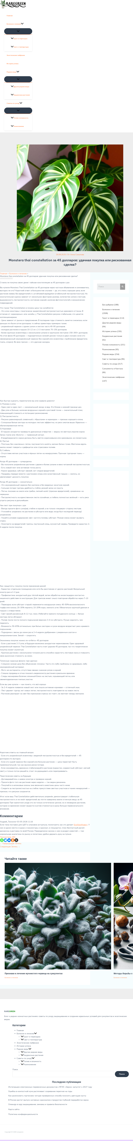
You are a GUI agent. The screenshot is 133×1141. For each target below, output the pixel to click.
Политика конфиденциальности (23, 1114)
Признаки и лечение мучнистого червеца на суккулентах (34, 973)
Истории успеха (12, 64)
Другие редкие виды (21, 87)
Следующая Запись (10, 846)
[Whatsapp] (2, 840)
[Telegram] (5, 840)
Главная (10, 16)
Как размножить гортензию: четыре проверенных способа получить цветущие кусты (47, 1095)
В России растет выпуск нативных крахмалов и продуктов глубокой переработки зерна (48, 1100)
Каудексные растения (22, 95)
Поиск (15, 1069)
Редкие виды (12, 72)
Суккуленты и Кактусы (112, 368)
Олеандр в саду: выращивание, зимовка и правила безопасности (37, 1104)
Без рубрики (108, 304)
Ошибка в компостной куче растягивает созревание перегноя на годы (40, 1091)
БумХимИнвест (81, 824)
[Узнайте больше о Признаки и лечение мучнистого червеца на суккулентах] (58, 969)
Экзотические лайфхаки (16, 55)
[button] (22, 24)
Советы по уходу (13, 103)
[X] (16, 840)
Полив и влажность (21, 118)
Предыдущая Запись (10, 843)
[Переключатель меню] (18, 31)
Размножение (19, 126)
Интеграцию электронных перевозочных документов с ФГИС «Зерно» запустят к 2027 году (50, 1087)
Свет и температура (21, 47)
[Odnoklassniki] (13, 840)
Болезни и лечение (14, 24)
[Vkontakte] (9, 840)
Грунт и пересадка (20, 39)
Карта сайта (13, 1109)
